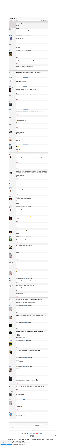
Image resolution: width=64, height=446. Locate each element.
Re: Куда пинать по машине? (25, 77)
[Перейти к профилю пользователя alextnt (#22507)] (10, 326)
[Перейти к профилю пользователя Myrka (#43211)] (10, 91)
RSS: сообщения (26, 433)
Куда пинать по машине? (25, 28)
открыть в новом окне (37, 425)
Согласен (6, 444)
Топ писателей (30, 433)
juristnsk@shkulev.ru (23, 444)
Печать (41, 20)
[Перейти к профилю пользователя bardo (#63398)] (10, 371)
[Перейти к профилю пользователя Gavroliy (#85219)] (10, 55)
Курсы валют (27, 10)
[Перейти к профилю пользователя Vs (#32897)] (10, 219)
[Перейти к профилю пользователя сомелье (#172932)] (10, 210)
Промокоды (31, 10)
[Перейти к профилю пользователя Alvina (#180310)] (10, 275)
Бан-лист (34, 433)
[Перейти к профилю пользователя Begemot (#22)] (10, 81)
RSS (43, 20)
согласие (7, 442)
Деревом (46, 20)
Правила (37, 433)
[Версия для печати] (16, 42)
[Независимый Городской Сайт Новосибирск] (11, 10)
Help (38, 433)
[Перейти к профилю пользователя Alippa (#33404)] (10, 416)
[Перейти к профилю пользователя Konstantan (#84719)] (10, 380)
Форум (22, 10)
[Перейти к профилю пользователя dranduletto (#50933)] (10, 40)
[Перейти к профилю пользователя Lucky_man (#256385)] (10, 249)
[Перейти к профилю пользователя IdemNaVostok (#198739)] (10, 158)
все (14, 20)
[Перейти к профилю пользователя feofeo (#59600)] (10, 148)
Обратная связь (41, 433)
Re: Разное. (24, 399)
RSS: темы (22, 433)
